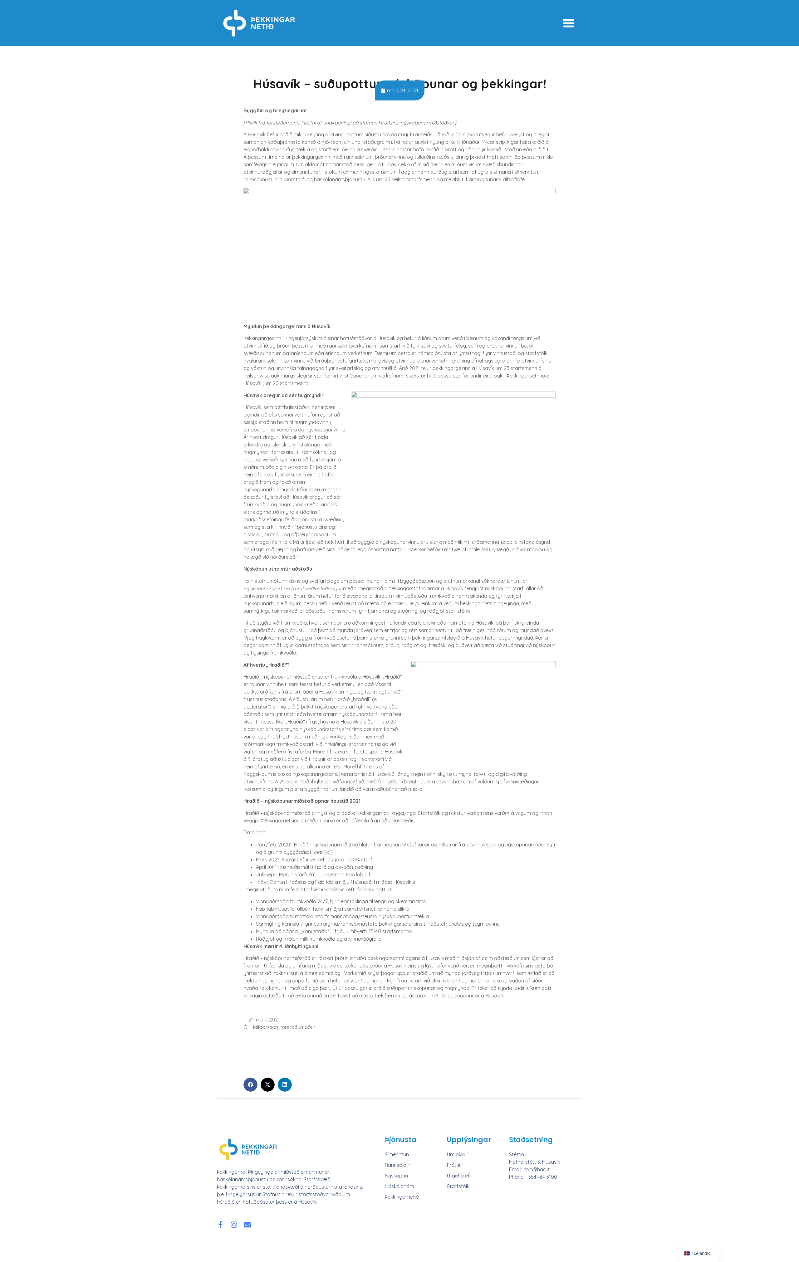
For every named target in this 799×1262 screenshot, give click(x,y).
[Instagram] (234, 1224)
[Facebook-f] (220, 1224)
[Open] (568, 23)
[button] (250, 1085)
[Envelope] (247, 1224)
